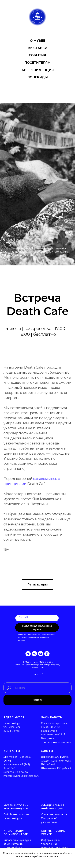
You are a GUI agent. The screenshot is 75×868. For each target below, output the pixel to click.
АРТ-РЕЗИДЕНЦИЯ (37, 70)
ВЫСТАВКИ (37, 48)
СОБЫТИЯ (37, 55)
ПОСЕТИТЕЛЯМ (37, 63)
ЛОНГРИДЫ (37, 77)
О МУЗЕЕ (37, 41)
